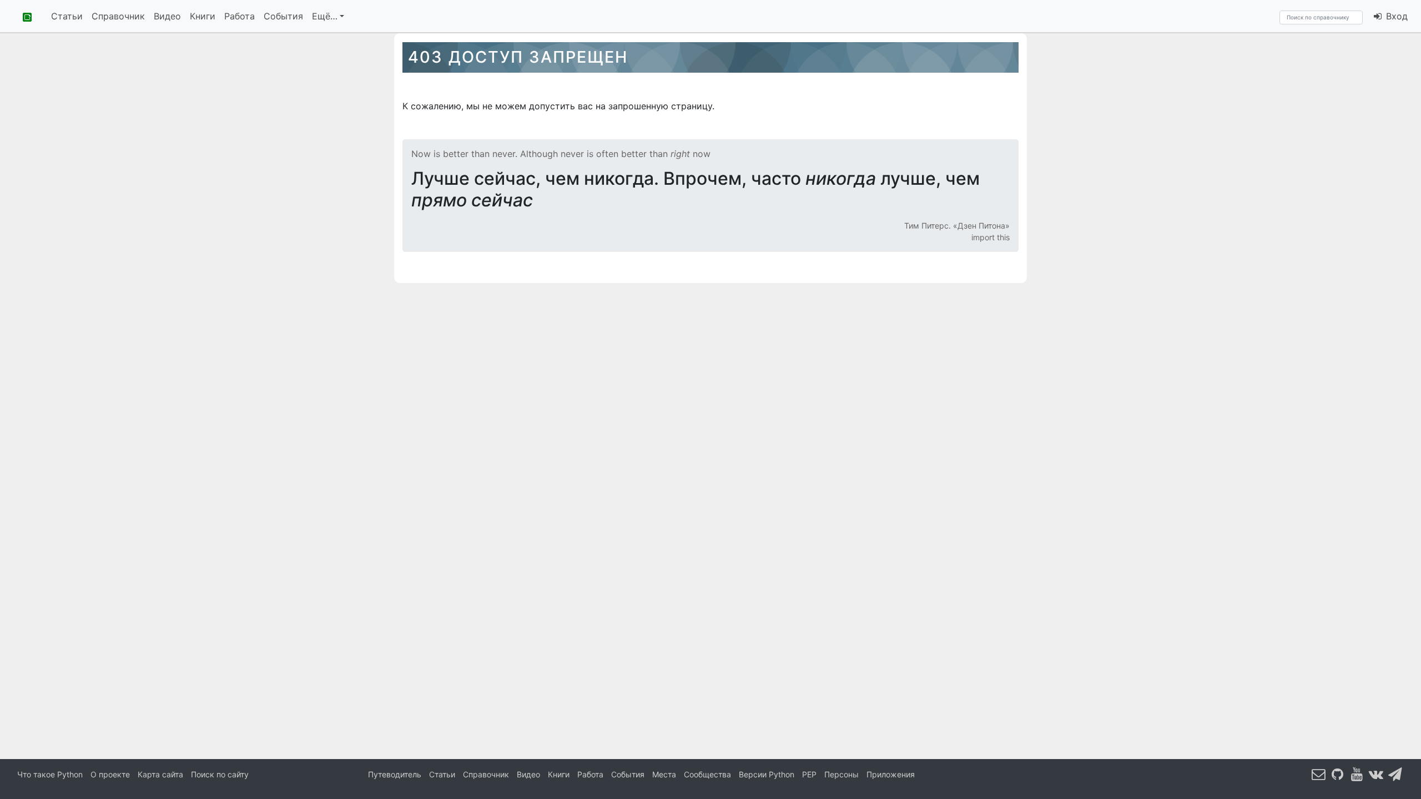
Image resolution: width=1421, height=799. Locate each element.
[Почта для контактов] (1319, 774)
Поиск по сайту (220, 774)
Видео (167, 16)
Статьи (67, 16)
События (283, 16)
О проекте (110, 774)
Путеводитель (394, 774)
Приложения (890, 774)
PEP (809, 774)
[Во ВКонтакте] (1376, 774)
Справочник (118, 16)
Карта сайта (160, 774)
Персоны (841, 774)
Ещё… (324, 16)
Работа (239, 16)
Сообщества (707, 774)
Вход (1395, 16)
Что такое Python (50, 774)
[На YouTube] (1357, 774)
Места (664, 774)
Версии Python (766, 774)
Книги (202, 16)
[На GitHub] (1338, 774)
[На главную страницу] (23, 16)
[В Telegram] (1395, 774)
